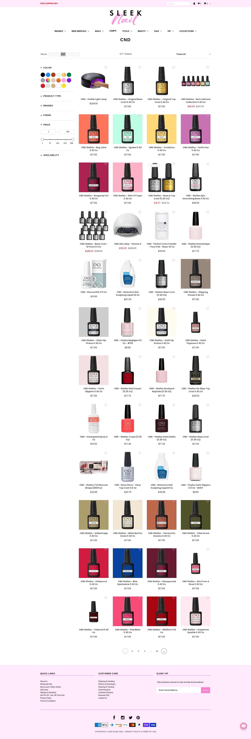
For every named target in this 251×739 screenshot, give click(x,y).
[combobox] (178, 3)
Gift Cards (44, 690)
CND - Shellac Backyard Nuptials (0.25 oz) (161, 390)
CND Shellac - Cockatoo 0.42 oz (162, 149)
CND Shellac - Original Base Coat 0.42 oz (127, 101)
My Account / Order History (50, 687)
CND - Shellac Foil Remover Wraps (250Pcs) (93, 486)
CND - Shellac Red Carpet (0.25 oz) (127, 390)
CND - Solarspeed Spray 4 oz (93, 438)
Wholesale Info (46, 684)
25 (157, 651)
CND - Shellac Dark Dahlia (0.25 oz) (161, 438)
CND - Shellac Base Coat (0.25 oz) (196, 438)
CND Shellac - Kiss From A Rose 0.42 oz (195, 583)
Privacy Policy (45, 698)
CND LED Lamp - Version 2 (127, 244)
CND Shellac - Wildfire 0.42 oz (161, 631)
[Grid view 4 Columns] (63, 54)
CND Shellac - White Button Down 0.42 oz (127, 535)
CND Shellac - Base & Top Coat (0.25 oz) (161, 197)
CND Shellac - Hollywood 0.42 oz (94, 583)
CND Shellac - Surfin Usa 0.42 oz (196, 149)
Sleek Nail (118, 731)
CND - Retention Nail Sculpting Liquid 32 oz (127, 293)
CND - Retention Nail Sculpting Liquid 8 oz (162, 486)
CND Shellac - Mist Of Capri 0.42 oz (127, 197)
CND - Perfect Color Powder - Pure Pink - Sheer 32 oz (161, 245)
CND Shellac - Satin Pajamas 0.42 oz (195, 342)
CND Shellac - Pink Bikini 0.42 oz (127, 631)
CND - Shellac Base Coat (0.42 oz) (162, 293)
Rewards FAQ (103, 695)
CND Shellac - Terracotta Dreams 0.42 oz (161, 535)
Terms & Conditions (48, 701)
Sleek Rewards (104, 690)
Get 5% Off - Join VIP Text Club (52, 695)
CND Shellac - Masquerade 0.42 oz (161, 583)
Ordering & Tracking (106, 687)
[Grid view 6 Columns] (76, 54)
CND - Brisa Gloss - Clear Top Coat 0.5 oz (127, 486)
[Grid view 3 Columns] (58, 54)
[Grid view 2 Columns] (54, 54)
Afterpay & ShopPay (48, 693)
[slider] (42, 139)
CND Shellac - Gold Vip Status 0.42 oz (162, 342)
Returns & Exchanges (106, 684)
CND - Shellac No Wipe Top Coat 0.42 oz (196, 390)
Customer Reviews (105, 693)
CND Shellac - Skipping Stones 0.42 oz (196, 293)
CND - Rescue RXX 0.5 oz (94, 292)
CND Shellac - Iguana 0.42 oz (128, 149)
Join (205, 690)
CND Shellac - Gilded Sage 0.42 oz (94, 535)
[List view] (50, 54)
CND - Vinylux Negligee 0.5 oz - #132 (128, 342)
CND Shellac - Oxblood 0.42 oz (94, 631)
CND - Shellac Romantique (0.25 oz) (196, 245)
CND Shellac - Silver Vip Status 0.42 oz (93, 342)
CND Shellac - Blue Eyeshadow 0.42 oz (127, 583)
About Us (43, 681)
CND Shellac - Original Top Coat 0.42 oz (162, 101)
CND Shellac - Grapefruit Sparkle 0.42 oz (195, 631)
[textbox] (48, 131)
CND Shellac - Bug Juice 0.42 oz (93, 149)
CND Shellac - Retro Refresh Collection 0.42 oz (195, 101)
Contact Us (102, 698)
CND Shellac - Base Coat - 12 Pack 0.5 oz (94, 245)
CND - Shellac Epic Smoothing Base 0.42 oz (196, 197)
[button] (243, 726)
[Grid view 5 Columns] (69, 54)
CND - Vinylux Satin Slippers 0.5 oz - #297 (195, 486)
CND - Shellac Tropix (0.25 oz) (128, 438)
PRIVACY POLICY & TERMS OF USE (140, 731)
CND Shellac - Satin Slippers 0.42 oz (93, 390)
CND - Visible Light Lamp (94, 99)
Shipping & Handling (106, 681)
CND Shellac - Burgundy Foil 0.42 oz (93, 197)
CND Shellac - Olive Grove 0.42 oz (195, 535)
